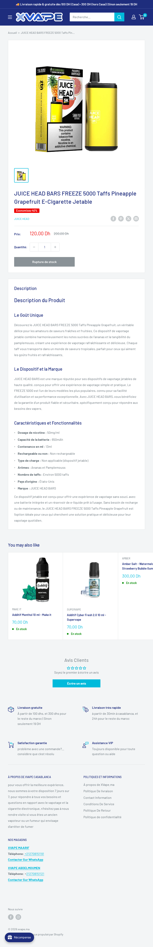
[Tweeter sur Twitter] (128, 218)
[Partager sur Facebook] (113, 218)
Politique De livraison (98, 791)
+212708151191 (34, 854)
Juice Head (21, 218)
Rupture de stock (44, 262)
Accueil (12, 32)
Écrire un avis (76, 683)
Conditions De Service (98, 804)
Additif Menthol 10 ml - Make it (31, 614)
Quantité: (20, 247)
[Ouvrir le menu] (10, 17)
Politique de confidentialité (102, 817)
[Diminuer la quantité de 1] (34, 247)
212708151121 (35, 874)
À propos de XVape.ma (98, 784)
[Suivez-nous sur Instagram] (18, 917)
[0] (141, 17)
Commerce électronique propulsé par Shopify (35, 934)
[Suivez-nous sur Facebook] (11, 917)
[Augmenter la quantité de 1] (55, 247)
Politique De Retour (97, 810)
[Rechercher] (119, 17)
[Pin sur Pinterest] (121, 218)
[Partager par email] (136, 218)
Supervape (74, 609)
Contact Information (97, 797)
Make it (16, 609)
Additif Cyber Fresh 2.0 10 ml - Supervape (86, 617)
